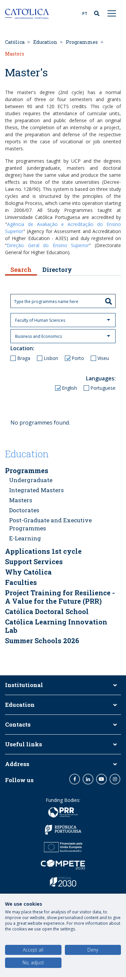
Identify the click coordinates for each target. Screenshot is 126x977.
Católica (15, 42)
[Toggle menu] (112, 13)
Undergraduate (30, 480)
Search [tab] (21, 270)
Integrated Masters (36, 490)
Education (45, 42)
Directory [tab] (57, 270)
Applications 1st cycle (43, 551)
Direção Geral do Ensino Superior (48, 245)
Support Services (34, 561)
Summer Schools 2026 (42, 640)
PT (84, 13)
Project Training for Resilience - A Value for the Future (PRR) (60, 596)
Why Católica (28, 572)
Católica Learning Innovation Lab (56, 625)
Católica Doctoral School (47, 611)
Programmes (82, 42)
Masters (20, 500)
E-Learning (25, 538)
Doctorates (24, 510)
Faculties (21, 582)
